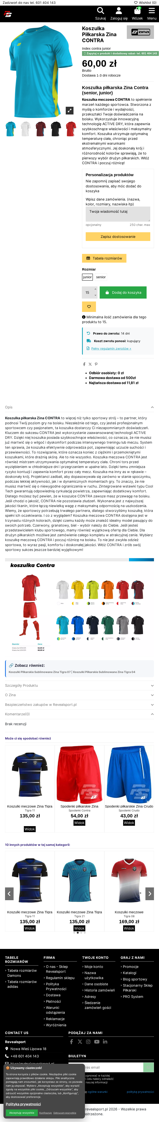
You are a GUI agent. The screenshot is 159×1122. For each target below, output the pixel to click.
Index (86, 48)
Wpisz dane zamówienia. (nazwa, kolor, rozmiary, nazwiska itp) (113, 201)
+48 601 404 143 (24, 1056)
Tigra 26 (29, 916)
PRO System (133, 997)
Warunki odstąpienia (55, 1010)
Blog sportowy (135, 979)
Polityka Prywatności (56, 986)
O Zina (10, 695)
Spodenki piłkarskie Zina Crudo (129, 806)
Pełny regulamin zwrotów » (111, 348)
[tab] (79, 407)
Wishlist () (147, 3)
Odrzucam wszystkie (64, 1112)
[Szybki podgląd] (51, 759)
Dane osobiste (96, 984)
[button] (74, 933)
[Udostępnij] (84, 364)
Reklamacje (55, 1019)
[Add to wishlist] (89, 306)
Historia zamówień (100, 990)
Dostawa (53, 995)
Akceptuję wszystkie (21, 1112)
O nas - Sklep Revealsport (57, 969)
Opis (8, 407)
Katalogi (129, 973)
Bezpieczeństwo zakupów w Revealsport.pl (41, 705)
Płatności (53, 1001)
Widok (30, 829)
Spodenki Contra (79, 810)
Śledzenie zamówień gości (98, 1005)
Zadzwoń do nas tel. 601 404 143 (29, 3)
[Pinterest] (96, 364)
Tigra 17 (79, 916)
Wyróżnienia (56, 1025)
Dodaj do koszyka (126, 292)
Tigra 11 (30, 810)
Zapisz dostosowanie (118, 237)
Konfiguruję (45, 1112)
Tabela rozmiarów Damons (22, 972)
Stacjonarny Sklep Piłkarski (138, 987)
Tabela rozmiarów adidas (22, 984)
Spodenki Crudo (129, 810)
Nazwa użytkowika (94, 975)
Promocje (130, 967)
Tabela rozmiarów (107, 258)
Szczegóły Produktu (21, 685)
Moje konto (94, 967)
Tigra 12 (129, 916)
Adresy (90, 997)
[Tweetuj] (90, 364)
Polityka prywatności (23, 1104)
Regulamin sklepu (60, 978)
